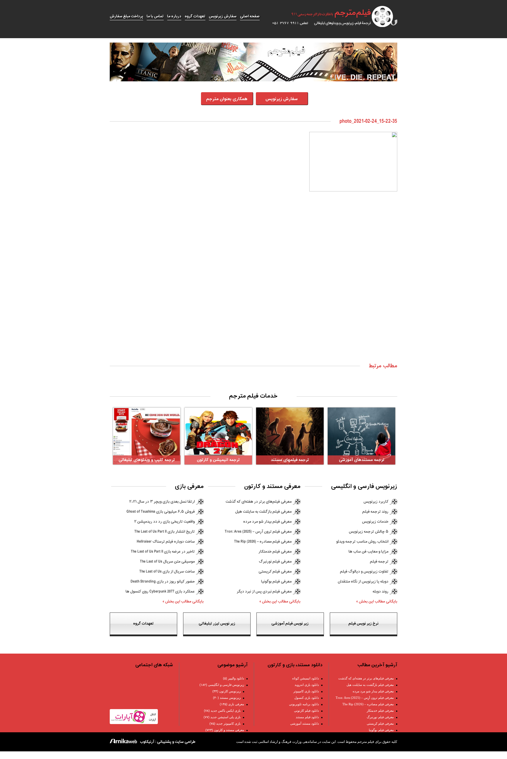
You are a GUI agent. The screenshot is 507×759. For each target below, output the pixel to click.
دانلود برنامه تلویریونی (304, 704)
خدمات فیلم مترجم (253, 396)
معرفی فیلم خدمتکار (275, 551)
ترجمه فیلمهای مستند (290, 460)
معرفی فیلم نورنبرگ (275, 561)
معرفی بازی (236, 704)
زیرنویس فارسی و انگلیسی (226, 684)
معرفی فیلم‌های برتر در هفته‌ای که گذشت (259, 501)
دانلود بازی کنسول (306, 697)
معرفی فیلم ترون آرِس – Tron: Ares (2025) (258, 531)
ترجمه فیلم (379, 561)
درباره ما (174, 16)
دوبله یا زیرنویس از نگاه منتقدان (363, 581)
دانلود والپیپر (236, 678)
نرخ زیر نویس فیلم (363, 623)
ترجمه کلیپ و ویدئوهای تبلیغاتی (147, 460)
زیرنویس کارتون (230, 691)
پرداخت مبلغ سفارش (126, 16)
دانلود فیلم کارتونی (306, 710)
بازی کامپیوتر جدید (228, 723)
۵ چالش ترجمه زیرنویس (368, 531)
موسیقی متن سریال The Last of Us (167, 561)
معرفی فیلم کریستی (275, 571)
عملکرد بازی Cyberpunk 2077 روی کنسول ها (160, 591)
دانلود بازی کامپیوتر (306, 691)
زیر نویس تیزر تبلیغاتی (217, 623)
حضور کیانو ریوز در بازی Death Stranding (163, 581)
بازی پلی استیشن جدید (225, 717)
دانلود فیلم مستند (307, 717)
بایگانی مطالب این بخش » (376, 601)
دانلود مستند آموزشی (304, 723)
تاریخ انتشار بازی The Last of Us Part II (164, 531)
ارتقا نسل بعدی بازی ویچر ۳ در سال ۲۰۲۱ (162, 501)
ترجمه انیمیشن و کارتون (218, 460)
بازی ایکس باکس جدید (226, 710)
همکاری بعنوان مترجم (226, 99)
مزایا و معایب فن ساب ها (368, 551)
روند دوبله (380, 591)
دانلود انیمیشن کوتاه (305, 678)
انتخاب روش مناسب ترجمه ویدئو (362, 541)
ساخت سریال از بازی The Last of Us (167, 571)
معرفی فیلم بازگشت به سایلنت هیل (263, 511)
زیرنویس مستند (230, 697)
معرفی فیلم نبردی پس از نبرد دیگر (264, 591)
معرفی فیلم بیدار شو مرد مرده (267, 521)
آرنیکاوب (147, 741)
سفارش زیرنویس (222, 16)
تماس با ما (155, 16)
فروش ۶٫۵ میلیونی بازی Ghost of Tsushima (160, 511)
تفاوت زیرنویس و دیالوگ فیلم (364, 571)
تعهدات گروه (195, 16)
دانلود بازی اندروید (307, 684)
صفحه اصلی (250, 16)
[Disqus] (253, 283)
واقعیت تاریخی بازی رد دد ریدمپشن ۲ (164, 521)
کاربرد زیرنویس (376, 501)
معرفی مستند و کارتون (229, 730)
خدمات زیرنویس (375, 521)
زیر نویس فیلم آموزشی (290, 623)
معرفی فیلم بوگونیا (276, 581)
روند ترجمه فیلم (375, 511)
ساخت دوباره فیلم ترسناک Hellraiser (166, 541)
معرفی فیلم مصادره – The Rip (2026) (263, 541)
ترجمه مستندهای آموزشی (361, 460)
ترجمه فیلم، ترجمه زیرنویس (331, 16)
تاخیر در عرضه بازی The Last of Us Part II (163, 551)
